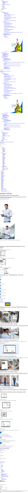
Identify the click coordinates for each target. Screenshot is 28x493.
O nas (2, 136)
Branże (2, 57)
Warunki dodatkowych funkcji (4, 475)
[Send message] (6, 487)
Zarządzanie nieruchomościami (10, 17)
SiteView (6, 43)
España (2, 177)
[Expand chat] (0, 486)
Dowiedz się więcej (6, 436)
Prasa (3, 7)
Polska (3, 160)
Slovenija (4, 163)
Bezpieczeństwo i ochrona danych (6, 4)
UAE (3, 168)
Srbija (3, 162)
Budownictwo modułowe (7, 68)
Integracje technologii (6, 33)
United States (4, 148)
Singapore (4, 151)
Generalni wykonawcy (5, 53)
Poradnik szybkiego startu (5, 1)
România (4, 161)
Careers (3, 6)
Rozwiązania (4, 12)
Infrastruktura (12, 63)
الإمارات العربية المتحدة (5, 169)
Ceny (2, 69)
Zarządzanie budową (9, 14)
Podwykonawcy (4, 55)
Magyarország (4, 157)
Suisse (3, 164)
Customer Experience (5, 2)
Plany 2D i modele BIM (8, 23)
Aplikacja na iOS (3, 478)
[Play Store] (2, 202)
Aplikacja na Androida (3, 479)
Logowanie (2, 9)
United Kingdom (4, 166)
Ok (0, 492)
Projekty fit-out (5, 67)
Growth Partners (4, 139)
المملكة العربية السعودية (4, 189)
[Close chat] (2, 486)
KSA (3, 167)
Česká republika (4, 153)
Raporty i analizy (8, 29)
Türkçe (3, 165)
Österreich (4, 159)
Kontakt (3, 5)
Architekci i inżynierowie (5, 56)
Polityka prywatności (3, 474)
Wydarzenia (4, 135)
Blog (3, 3)
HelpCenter (4, 133)
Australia (4, 149)
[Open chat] (0, 488)
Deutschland (4, 154)
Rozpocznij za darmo (2, 343)
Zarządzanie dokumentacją (10, 26)
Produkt (2, 11)
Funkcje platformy (5, 21)
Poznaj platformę (2, 431)
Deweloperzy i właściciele (5, 54)
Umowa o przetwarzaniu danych (4, 476)
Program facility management (7, 59)
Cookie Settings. (20, 491)
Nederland (4, 158)
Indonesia (2, 173)
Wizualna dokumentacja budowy (6, 34)
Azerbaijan (4, 150)
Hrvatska (4, 156)
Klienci (2, 52)
